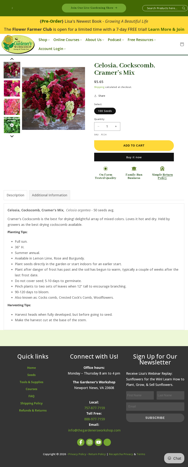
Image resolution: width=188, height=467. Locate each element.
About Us (94, 40)
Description (15, 195)
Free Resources (140, 40)
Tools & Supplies (31, 382)
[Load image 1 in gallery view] (12, 70)
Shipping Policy (31, 403)
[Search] (184, 8)
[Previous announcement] (12, 8)
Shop (43, 40)
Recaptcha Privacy (121, 454)
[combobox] (165, 8)
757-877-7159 (94, 408)
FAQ (31, 396)
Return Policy (97, 454)
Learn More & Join (166, 29)
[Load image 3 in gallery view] (12, 107)
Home (31, 368)
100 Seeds (105, 111)
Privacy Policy (77, 454)
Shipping (99, 87)
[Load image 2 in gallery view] (12, 88)
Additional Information (49, 195)
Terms (141, 454)
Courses (31, 389)
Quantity (99, 119)
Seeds (31, 375)
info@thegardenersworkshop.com (94, 430)
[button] (43, 39)
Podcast (114, 40)
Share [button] (101, 95)
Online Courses (66, 40)
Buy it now (134, 157)
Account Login (51, 49)
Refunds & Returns (33, 410)
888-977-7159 (94, 419)
